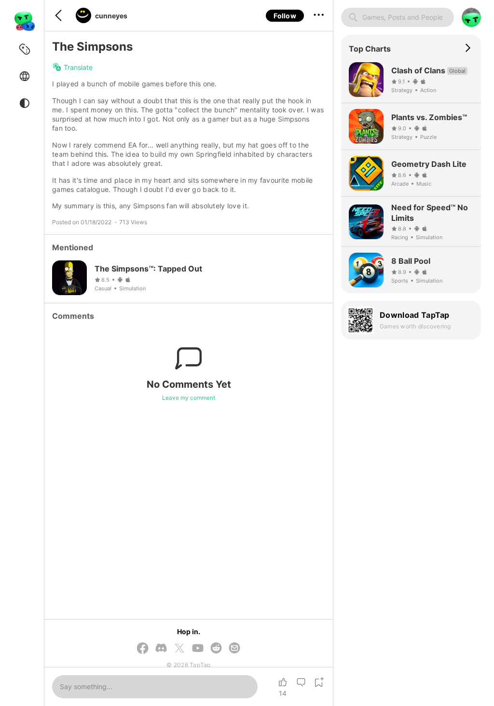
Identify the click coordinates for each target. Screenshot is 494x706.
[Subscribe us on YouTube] (198, 648)
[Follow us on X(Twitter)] (179, 648)
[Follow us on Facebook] (143, 648)
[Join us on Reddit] (216, 648)
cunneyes (111, 16)
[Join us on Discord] (161, 648)
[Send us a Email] (234, 648)
